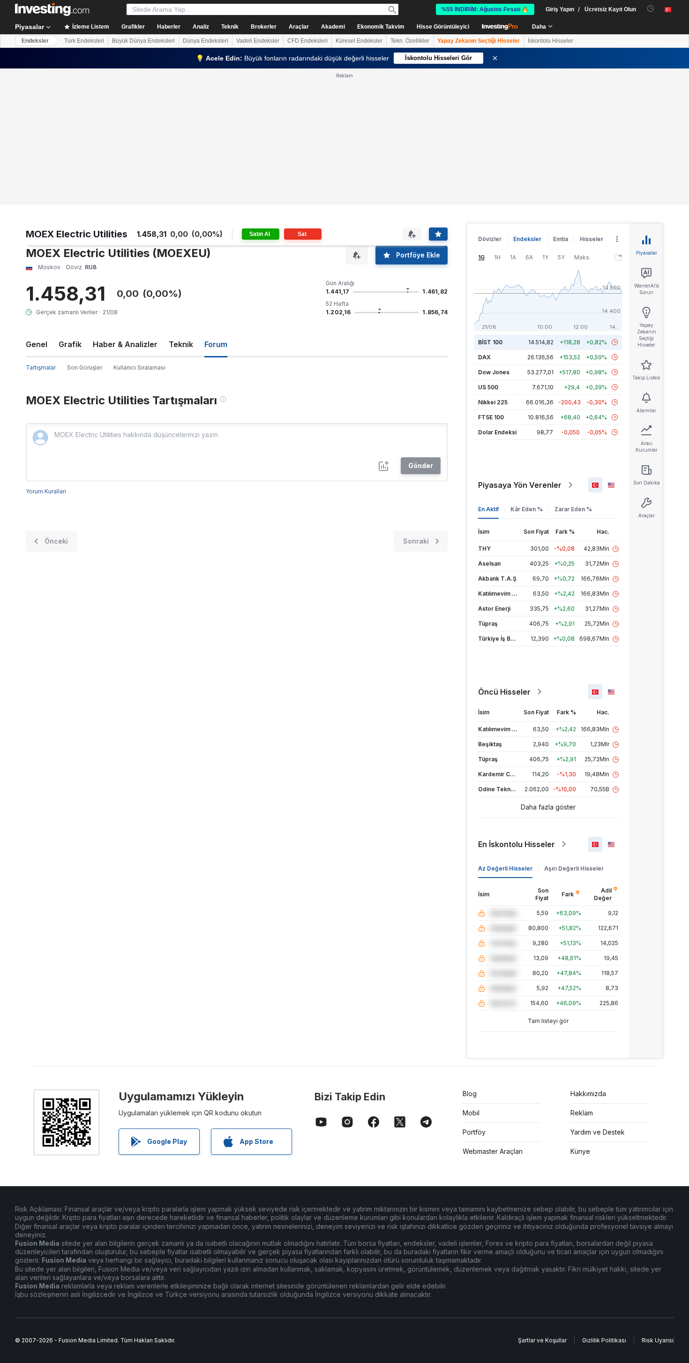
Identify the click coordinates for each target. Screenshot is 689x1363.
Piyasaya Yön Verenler (520, 485)
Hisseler (591, 238)
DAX (484, 357)
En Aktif (488, 509)
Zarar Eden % (573, 509)
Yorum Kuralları (46, 491)
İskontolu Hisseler (550, 41)
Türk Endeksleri (84, 41)
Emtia (560, 238)
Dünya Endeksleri (205, 41)
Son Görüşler (84, 367)
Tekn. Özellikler (409, 41)
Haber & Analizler (125, 344)
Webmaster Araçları (493, 1151)
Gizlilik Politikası (604, 1340)
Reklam (581, 1113)
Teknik (181, 344)
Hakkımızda (588, 1094)
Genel (36, 344)
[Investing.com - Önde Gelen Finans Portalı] (52, 9)
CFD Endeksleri (307, 41)
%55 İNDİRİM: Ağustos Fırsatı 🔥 (485, 9)
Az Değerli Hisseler (505, 868)
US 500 (488, 387)
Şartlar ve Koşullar (542, 1340)
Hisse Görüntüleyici (443, 26)
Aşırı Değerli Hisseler (574, 868)
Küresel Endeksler (359, 41)
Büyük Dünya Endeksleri (143, 41)
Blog (470, 1094)
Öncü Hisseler (504, 692)
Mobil (471, 1113)
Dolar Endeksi (497, 432)
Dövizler (490, 238)
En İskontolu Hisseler (516, 844)
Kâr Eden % (526, 509)
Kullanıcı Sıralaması (139, 367)
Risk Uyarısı (658, 1340)
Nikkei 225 (493, 402)
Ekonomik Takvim (380, 26)
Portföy (474, 1132)
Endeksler (35, 41)
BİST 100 (490, 342)
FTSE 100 (491, 417)
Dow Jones (493, 372)
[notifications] (650, 8)
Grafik (70, 344)
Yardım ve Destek (597, 1132)
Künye (580, 1151)
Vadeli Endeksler (257, 41)
